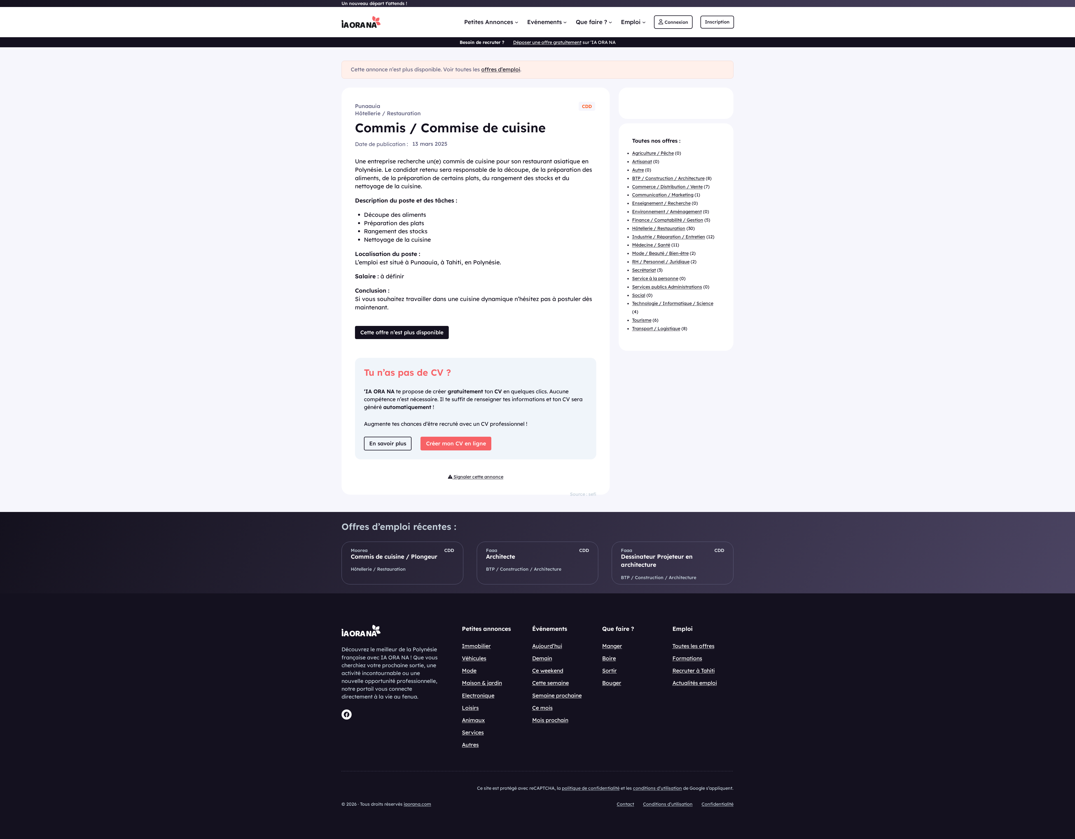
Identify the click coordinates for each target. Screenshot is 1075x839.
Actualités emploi (694, 683)
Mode (469, 670)
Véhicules (474, 658)
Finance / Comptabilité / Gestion (667, 220)
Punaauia (367, 106)
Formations (687, 658)
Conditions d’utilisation (668, 804)
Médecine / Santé (651, 245)
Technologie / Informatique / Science (672, 303)
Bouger (611, 683)
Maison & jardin (482, 683)
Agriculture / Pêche (653, 153)
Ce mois (542, 707)
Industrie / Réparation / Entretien (668, 236)
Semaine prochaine (557, 695)
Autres (470, 744)
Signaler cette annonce (477, 477)
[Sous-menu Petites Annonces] (516, 21)
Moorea (359, 550)
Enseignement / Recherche (661, 203)
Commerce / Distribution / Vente (667, 186)
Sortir (609, 670)
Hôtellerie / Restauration (388, 113)
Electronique (478, 695)
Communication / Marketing (662, 195)
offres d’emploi (500, 69)
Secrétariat (644, 270)
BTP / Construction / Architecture (668, 178)
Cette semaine (550, 683)
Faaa (491, 550)
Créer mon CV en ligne (456, 443)
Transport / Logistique (656, 328)
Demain (542, 658)
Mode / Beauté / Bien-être (660, 253)
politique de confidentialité (591, 788)
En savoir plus (387, 443)
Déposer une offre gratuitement (547, 42)
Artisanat (642, 161)
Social (638, 295)
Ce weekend (547, 670)
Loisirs (470, 707)
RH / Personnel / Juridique (661, 261)
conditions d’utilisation (657, 788)
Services (473, 732)
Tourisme (641, 320)
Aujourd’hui (547, 646)
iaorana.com (417, 804)
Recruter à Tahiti (693, 670)
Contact (625, 804)
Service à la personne (655, 278)
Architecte (500, 556)
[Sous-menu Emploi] (644, 21)
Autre (638, 170)
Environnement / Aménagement (667, 211)
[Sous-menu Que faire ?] (610, 21)
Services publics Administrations (667, 287)
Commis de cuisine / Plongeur (394, 556)
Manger (612, 646)
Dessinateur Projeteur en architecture (657, 560)
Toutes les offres (693, 646)
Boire (609, 658)
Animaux (473, 720)
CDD (587, 106)
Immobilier (476, 646)
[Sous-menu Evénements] (565, 21)
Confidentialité (717, 804)
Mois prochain (550, 720)
